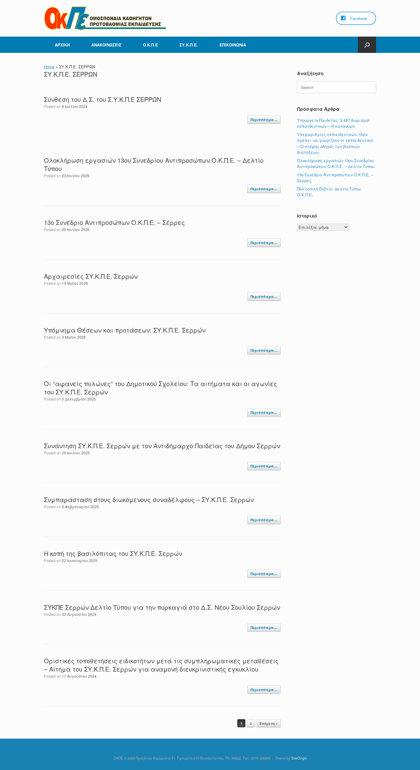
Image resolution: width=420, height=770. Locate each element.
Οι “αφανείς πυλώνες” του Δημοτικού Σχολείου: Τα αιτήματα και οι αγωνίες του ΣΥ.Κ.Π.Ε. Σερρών (160, 387)
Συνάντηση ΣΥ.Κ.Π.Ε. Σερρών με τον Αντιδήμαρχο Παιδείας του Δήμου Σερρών (162, 445)
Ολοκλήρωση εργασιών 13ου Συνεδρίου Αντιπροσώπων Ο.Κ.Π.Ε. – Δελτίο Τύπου (153, 164)
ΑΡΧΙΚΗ (62, 45)
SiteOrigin (299, 758)
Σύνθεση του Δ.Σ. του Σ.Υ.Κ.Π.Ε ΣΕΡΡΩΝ (102, 99)
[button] (367, 45)
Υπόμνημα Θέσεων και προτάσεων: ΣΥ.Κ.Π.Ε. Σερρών (124, 329)
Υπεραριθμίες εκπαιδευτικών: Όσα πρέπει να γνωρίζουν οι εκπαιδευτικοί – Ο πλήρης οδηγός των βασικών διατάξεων (335, 143)
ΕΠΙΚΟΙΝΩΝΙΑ (233, 45)
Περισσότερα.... (264, 119)
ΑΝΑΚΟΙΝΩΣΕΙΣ (106, 45)
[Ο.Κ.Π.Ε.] (105, 18)
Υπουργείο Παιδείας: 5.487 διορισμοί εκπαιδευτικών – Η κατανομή (333, 123)
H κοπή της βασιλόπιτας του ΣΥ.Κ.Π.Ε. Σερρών (113, 553)
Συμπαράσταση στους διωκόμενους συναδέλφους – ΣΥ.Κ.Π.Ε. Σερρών (149, 499)
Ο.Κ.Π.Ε (150, 45)
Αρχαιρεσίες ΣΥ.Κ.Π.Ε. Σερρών (90, 276)
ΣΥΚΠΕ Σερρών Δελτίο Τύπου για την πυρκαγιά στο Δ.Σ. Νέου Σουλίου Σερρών (162, 607)
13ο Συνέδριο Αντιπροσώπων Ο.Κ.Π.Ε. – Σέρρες (114, 222)
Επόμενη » (269, 723)
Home (49, 67)
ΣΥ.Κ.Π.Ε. (189, 45)
